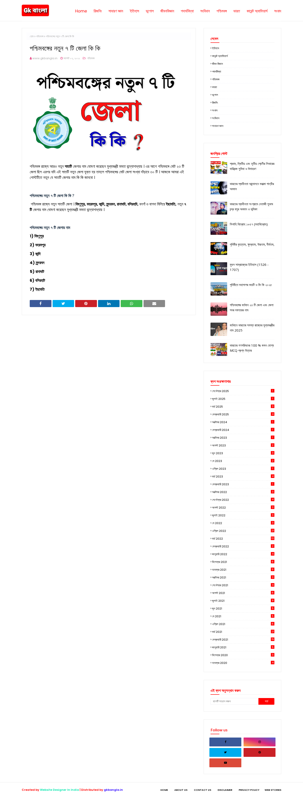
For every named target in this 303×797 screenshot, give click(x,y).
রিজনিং (215, 103)
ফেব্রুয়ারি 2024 (242, 430)
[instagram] (259, 742)
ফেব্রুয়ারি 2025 (242, 414)
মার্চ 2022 (243, 539)
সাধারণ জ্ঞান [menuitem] (115, 11)
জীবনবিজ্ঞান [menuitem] (167, 11)
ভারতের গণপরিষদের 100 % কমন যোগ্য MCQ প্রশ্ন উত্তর (252, 348)
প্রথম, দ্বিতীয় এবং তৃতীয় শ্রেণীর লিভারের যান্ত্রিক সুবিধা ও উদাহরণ (252, 166)
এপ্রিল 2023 (242, 469)
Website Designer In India (59, 790)
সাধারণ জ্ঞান (217, 126)
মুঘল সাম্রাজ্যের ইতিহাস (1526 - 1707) (249, 267)
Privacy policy (249, 790)
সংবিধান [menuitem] (205, 11)
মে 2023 (242, 461)
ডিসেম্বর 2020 (242, 655)
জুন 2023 (242, 453)
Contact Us (202, 790)
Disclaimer (225, 790)
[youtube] (225, 762)
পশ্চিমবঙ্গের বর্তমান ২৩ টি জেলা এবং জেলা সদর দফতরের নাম (251, 307)
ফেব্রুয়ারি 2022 (242, 546)
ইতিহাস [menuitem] (134, 11)
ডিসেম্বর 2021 (242, 562)
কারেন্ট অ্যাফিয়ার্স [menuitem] (257, 11)
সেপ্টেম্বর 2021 (242, 585)
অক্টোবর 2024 (242, 422)
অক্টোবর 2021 (242, 577)
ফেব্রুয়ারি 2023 (242, 484)
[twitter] (225, 752)
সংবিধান (215, 118)
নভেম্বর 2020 (242, 663)
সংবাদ (214, 110)
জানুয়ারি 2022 (242, 554)
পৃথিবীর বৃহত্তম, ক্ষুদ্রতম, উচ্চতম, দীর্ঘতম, (252, 244)
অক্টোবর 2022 (242, 492)
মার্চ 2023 (242, 476)
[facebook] (225, 742)
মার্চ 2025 (242, 406)
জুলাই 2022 (242, 515)
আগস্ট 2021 (242, 593)
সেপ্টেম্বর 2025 (242, 391)
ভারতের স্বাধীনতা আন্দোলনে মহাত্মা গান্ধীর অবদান (252, 186)
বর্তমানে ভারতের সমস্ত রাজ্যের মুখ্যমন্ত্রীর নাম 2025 (252, 327)
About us (180, 790)
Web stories (273, 790)
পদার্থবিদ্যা (216, 71)
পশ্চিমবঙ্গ (39, 36)
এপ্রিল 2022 (243, 531)
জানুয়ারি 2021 (242, 647)
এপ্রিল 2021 (242, 624)
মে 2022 (242, 523)
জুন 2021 (242, 608)
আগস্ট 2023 (242, 445)
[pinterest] (259, 752)
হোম (32, 36)
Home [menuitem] (81, 11)
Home (164, 790)
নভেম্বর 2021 (242, 570)
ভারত (214, 87)
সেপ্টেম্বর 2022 (242, 500)
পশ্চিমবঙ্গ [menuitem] (221, 11)
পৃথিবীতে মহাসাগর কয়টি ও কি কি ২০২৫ (251, 284)
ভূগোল (215, 95)
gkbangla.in (113, 790)
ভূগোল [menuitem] (150, 11)
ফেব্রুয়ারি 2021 (243, 639)
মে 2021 (242, 616)
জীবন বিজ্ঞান (217, 64)
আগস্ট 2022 (242, 507)
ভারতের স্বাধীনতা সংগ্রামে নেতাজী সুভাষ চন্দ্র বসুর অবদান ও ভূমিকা (251, 206)
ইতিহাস (215, 48)
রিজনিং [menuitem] (98, 11)
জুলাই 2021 (242, 601)
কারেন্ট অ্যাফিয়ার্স (220, 56)
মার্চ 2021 (243, 632)
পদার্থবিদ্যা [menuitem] (187, 11)
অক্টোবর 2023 (242, 438)
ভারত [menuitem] (236, 11)
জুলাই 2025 (242, 399)
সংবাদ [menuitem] (277, 11)
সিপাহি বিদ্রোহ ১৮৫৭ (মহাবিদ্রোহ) (249, 224)
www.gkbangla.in (44, 58)
